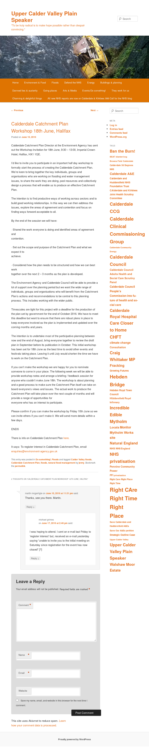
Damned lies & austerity (25, 90)
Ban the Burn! (122, 151)
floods (44, 462)
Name (24, 655)
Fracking (117, 365)
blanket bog (121, 156)
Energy (91, 82)
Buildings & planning (111, 82)
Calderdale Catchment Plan (25, 462)
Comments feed (118, 132)
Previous (17, 110)
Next (94, 110)
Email (24, 673)
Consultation (118, 347)
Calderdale (128, 161)
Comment (25, 605)
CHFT (115, 337)
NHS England (123, 448)
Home (15, 82)
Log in (113, 125)
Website (23, 690)
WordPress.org (118, 136)
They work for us (120, 90)
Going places (50, 90)
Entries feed (116, 129)
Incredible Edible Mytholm (119, 414)
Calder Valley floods (81, 459)
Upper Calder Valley (119, 539)
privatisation (120, 475)
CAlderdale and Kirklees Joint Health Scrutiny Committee (123, 194)
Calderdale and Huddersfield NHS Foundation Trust (120, 182)
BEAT (112, 156)
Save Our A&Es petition (122, 530)
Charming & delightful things (27, 98)
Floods (55, 82)
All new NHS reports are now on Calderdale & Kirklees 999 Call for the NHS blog (90, 98)
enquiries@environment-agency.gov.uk (34, 451)
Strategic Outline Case (122, 534)
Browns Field (116, 161)
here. (66, 438)
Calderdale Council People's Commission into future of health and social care (124, 296)
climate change (120, 342)
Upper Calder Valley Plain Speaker (44, 16)
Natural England (124, 443)
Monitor (125, 427)
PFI (111, 475)
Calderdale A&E (122, 173)
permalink (20, 466)
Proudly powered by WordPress (74, 739)
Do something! (43, 459)
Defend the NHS (72, 82)
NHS (112, 448)
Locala (114, 427)
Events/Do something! (94, 90)
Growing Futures (119, 370)
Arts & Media (70, 90)
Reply (31, 506)
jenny (81, 462)
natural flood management (61, 462)
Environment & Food (35, 82)
